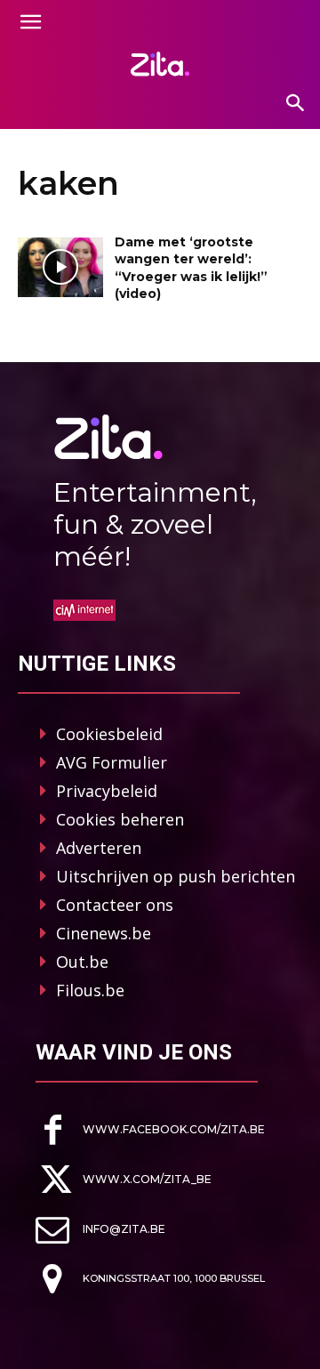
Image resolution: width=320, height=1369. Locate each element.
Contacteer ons (114, 904)
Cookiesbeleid (109, 734)
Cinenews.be (103, 933)
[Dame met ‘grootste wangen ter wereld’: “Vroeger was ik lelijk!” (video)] (60, 267)
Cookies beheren (120, 819)
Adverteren (98, 847)
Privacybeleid (106, 790)
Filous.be (90, 990)
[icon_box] (150, 1130)
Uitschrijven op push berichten (175, 876)
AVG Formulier (111, 762)
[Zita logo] (160, 64)
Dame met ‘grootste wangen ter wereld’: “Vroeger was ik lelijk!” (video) (191, 268)
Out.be (82, 961)
